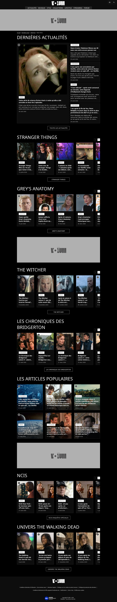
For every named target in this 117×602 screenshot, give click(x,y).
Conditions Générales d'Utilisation (28, 587)
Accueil (18, 32)
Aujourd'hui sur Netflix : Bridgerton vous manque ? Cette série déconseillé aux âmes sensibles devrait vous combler (44, 363)
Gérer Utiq (70, 590)
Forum (86, 8)
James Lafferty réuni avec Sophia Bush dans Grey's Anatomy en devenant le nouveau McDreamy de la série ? (45, 224)
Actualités (32, 8)
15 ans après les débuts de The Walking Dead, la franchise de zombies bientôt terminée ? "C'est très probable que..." (84, 562)
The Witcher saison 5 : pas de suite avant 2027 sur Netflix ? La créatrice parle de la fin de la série (45, 303)
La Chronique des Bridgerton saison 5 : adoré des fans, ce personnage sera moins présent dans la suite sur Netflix (25, 363)
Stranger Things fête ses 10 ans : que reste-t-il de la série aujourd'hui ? (25, 170)
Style (49, 8)
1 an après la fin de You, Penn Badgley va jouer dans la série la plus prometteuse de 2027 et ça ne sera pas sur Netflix (85, 111)
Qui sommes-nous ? (42, 587)
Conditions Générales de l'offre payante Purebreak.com (46, 590)
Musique (41, 8)
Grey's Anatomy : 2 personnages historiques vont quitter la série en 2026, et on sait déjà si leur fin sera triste (84, 223)
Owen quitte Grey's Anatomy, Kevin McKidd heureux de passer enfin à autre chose (25, 222)
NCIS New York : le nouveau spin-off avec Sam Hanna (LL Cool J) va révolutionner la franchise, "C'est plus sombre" (25, 511)
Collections (58, 8)
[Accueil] (58, 3)
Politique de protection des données (87, 587)
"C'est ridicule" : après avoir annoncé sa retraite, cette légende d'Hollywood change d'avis (85, 90)
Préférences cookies (79, 590)
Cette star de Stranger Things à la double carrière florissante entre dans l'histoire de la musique (45, 172)
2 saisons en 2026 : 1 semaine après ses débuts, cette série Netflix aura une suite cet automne (65, 171)
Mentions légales (52, 587)
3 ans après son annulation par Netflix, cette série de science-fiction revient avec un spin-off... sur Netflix (85, 69)
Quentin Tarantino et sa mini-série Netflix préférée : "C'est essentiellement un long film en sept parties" (86, 431)
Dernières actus (25, 32)
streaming (77, 8)
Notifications (64, 590)
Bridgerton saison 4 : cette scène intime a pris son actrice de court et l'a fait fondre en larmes (84, 362)
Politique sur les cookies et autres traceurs (67, 587)
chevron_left (95, 140)
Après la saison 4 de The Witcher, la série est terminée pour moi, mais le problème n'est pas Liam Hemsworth (64, 305)
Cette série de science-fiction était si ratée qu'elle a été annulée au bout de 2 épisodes (40, 101)
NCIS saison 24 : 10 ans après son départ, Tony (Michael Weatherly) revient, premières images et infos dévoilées (44, 512)
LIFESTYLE (33, 32)
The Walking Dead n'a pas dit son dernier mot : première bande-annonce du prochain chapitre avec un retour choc (25, 562)
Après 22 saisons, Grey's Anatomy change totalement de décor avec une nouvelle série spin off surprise (64, 223)
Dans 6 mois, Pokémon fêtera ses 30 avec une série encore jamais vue (84, 49)
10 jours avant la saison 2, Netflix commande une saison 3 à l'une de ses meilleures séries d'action (86, 402)
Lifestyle (68, 8)
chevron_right (99, 140)
